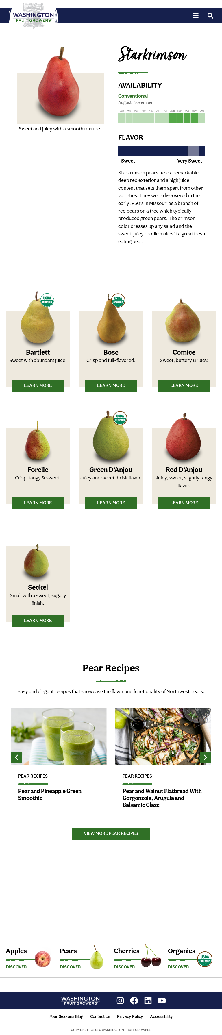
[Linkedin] (148, 1001)
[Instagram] (120, 1001)
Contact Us (100, 1017)
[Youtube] (162, 1001)
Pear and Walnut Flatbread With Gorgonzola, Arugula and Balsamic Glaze (162, 798)
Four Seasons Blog (66, 1017)
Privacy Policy (130, 1017)
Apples (16, 951)
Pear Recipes (33, 776)
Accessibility (161, 1017)
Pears (68, 951)
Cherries (127, 951)
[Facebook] (134, 1001)
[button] (16, 757)
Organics (181, 951)
